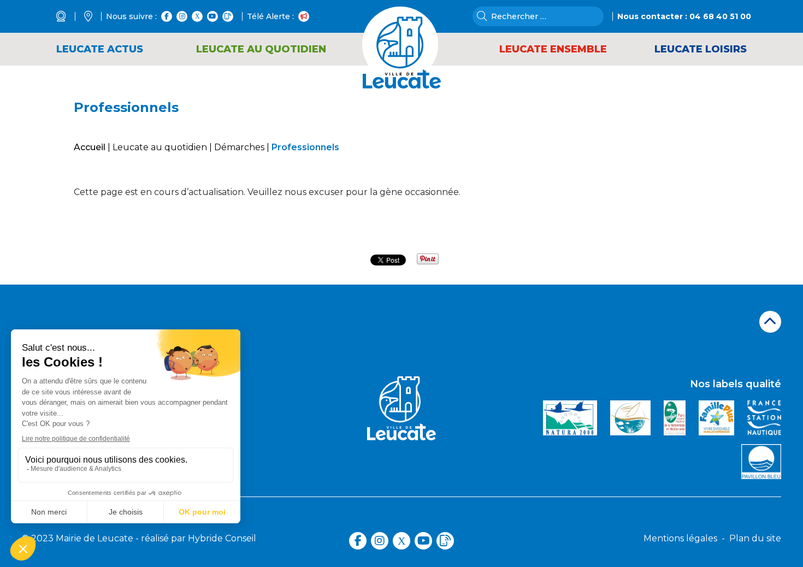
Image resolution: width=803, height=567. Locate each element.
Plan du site (755, 538)
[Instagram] (181, 16)
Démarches (239, 147)
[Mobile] (227, 16)
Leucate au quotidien (160, 147)
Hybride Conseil (222, 538)
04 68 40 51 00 (720, 16)
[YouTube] (212, 16)
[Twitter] (197, 16)
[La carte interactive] (95, 16)
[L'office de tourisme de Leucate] (68, 16)
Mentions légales (680, 538)
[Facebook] (166, 16)
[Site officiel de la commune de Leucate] (401, 36)
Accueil (89, 147)
